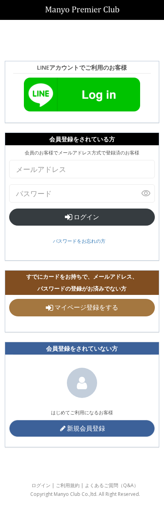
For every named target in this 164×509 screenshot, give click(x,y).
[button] (82, 428)
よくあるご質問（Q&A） (112, 485)
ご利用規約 (68, 485)
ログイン (85, 217)
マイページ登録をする (85, 307)
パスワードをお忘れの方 (79, 241)
